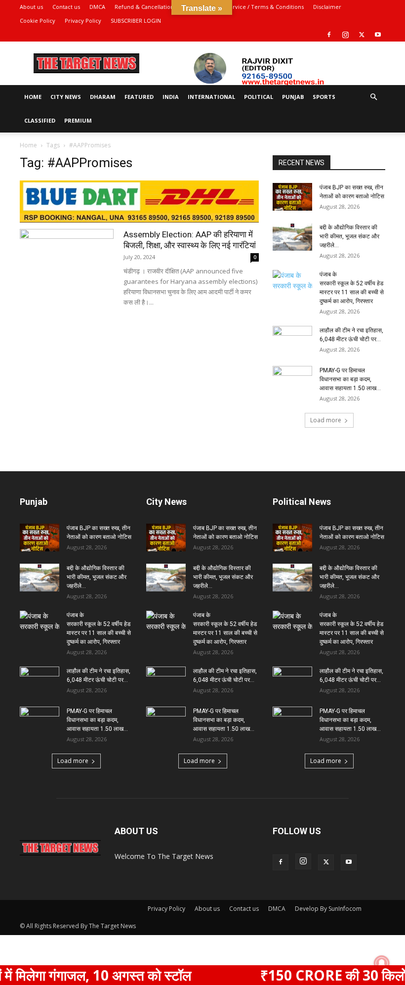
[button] (373, 97)
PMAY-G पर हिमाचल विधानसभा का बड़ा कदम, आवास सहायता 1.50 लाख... (350, 379)
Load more (325, 420)
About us (31, 6)
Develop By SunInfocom (328, 908)
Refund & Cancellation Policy (153, 6)
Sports (324, 96)
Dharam (103, 96)
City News (65, 96)
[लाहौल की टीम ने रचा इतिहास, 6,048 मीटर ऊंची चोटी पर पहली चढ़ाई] (292, 340)
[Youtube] (377, 35)
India (170, 96)
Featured (139, 96)
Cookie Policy (37, 20)
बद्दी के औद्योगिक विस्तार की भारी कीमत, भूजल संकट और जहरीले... (349, 236)
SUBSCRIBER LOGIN (136, 20)
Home (32, 96)
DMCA (97, 6)
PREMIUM (78, 120)
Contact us (66, 6)
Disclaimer (327, 6)
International (211, 96)
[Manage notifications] (382, 963)
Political (258, 96)
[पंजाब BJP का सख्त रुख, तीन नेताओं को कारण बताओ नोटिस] (292, 197)
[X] (361, 35)
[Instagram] (345, 35)
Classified (39, 120)
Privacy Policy (83, 20)
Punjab (293, 96)
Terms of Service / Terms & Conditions (252, 6)
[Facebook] (329, 35)
